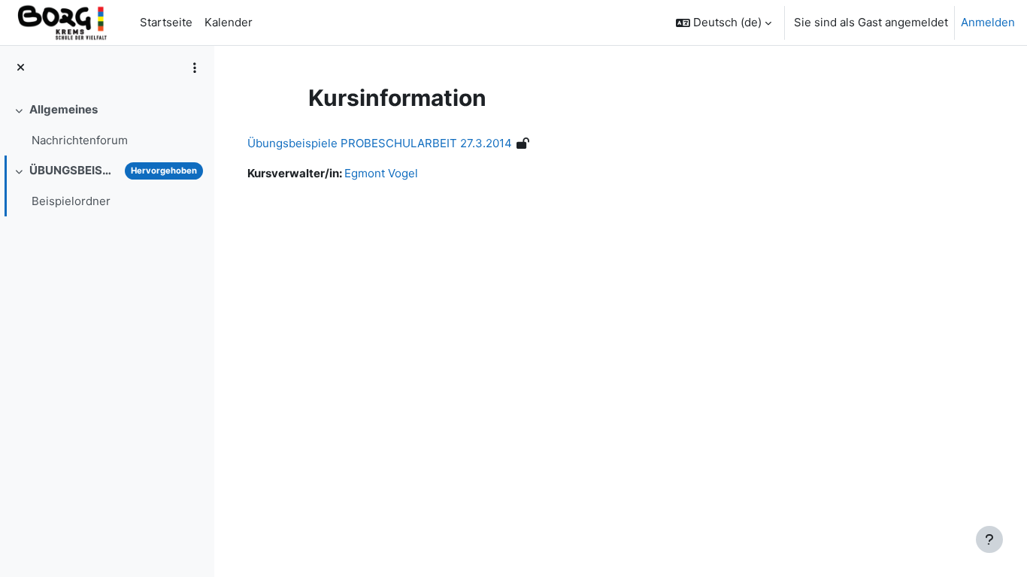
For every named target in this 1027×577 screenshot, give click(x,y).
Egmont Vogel (381, 173)
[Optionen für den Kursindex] (194, 67)
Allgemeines (63, 109)
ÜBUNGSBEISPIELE (74, 170)
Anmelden (988, 22)
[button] (723, 22)
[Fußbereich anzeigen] (989, 539)
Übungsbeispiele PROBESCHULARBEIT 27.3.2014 (379, 143)
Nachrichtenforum (80, 140)
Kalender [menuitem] (228, 22)
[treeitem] (107, 125)
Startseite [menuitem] (166, 22)
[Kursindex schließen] (21, 68)
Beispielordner (71, 201)
